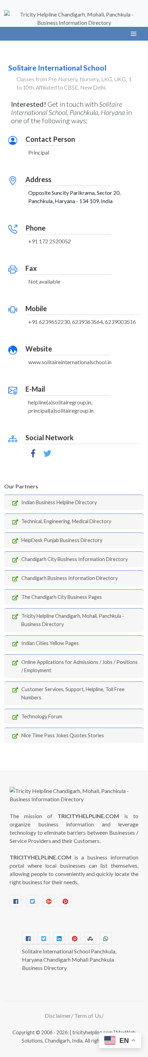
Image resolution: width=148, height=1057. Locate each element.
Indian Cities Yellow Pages (50, 643)
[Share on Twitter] (44, 938)
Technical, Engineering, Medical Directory (66, 521)
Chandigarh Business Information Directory (69, 578)
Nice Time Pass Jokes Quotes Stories (62, 735)
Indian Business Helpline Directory (59, 502)
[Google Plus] (49, 901)
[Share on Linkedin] (59, 938)
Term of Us (88, 1015)
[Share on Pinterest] (74, 938)
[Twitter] (32, 901)
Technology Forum (41, 716)
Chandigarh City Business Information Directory (74, 559)
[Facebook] (16, 901)
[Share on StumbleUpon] (90, 938)
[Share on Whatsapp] (105, 938)
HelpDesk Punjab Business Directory (61, 540)
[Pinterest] (65, 901)
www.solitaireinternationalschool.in (70, 362)
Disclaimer (58, 1015)
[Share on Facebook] (28, 938)
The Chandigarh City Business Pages (61, 597)
